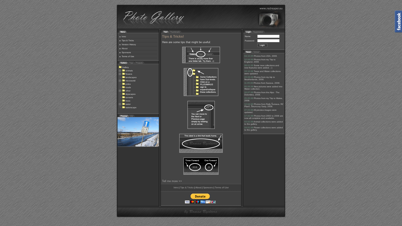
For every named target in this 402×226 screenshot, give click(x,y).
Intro (124, 36)
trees (127, 101)
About (125, 48)
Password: (250, 41)
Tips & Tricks (128, 40)
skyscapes (130, 94)
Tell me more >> (172, 181)
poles (128, 84)
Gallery (125, 67)
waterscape (131, 107)
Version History (129, 44)
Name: (248, 36)
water (128, 104)
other (127, 91)
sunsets (129, 97)
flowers (128, 74)
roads (128, 87)
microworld (130, 81)
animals (129, 70)
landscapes (131, 77)
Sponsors (126, 52)
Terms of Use (128, 56)
